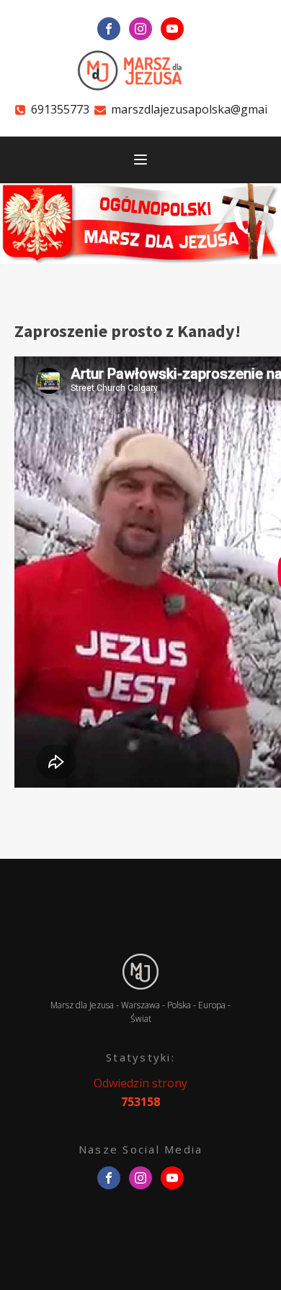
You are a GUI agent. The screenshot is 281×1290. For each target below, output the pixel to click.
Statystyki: (140, 1057)
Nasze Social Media (141, 1149)
